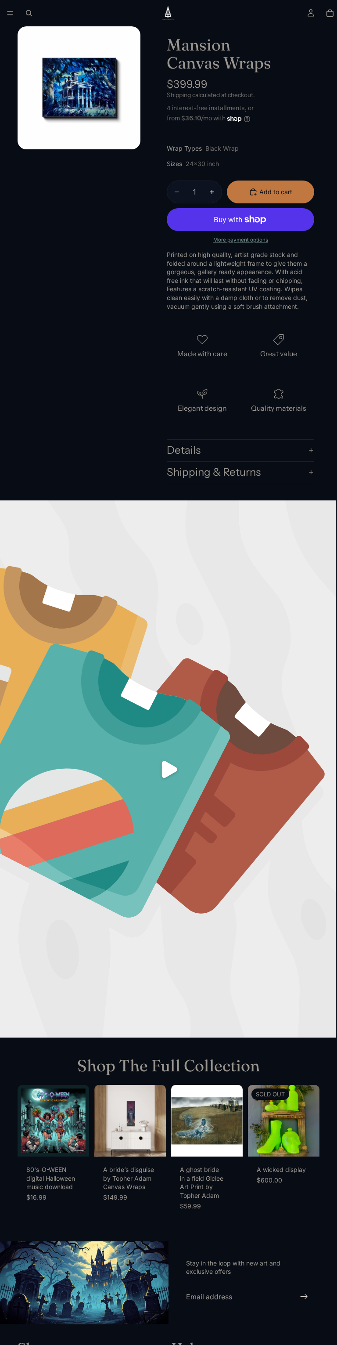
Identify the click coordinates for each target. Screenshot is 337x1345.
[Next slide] (79, 1121)
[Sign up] (304, 1296)
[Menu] (10, 13)
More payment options (240, 240)
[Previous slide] (27, 1121)
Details (184, 450)
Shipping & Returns (214, 472)
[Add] (75, 1143)
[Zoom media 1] (79, 87)
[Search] (29, 13)
